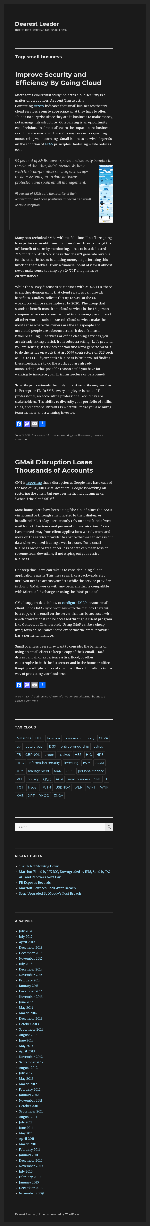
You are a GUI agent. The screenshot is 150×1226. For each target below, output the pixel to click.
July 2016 (25, 964)
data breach (35, 746)
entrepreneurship (75, 746)
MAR (57, 771)
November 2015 (30, 975)
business (39, 435)
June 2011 (26, 1128)
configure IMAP (74, 603)
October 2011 (28, 1106)
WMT (91, 787)
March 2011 (27, 1144)
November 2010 (31, 1166)
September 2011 (31, 1111)
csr (19, 746)
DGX (52, 746)
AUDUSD (24, 738)
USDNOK (62, 787)
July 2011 (25, 1122)
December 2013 (30, 1018)
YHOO (44, 796)
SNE (97, 779)
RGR (59, 779)
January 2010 (29, 1182)
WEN (78, 787)
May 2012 (26, 1079)
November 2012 (31, 1057)
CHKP (103, 738)
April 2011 (26, 1139)
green (49, 755)
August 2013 (28, 1035)
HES (78, 755)
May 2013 (26, 1046)
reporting (34, 482)
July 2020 (26, 931)
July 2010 (26, 1171)
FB (19, 755)
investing (71, 763)
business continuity (46, 696)
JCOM (99, 763)
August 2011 (28, 1117)
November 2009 (31, 1193)
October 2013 (29, 1024)
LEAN (49, 144)
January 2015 (28, 986)
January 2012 (29, 1095)
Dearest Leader (37, 23)
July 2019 (25, 937)
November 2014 (31, 997)
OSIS (69, 771)
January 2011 (28, 1155)
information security (58, 435)
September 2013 (31, 1029)
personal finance (91, 771)
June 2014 (26, 1002)
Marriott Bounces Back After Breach (47, 888)
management (38, 771)
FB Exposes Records (35, 882)
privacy (33, 779)
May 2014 (26, 1008)
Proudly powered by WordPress (59, 1214)
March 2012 (28, 1084)
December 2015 (30, 969)
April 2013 (27, 1051)
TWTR (46, 787)
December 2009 (31, 1188)
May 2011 (26, 1133)
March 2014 (28, 1013)
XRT (31, 796)
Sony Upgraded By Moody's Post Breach (50, 893)
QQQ (47, 779)
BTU (38, 738)
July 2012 (25, 1073)
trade (32, 787)
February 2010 (30, 1177)
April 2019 (27, 942)
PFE (20, 779)
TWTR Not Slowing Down (39, 866)
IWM (86, 763)
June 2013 (26, 1040)
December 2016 (30, 953)
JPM (20, 771)
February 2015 (29, 980)
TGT (20, 787)
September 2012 (31, 1062)
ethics (98, 746)
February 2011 (29, 1149)
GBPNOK (32, 755)
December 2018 (31, 947)
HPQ (20, 763)
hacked (64, 755)
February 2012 (29, 1089)
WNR (104, 787)
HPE (100, 755)
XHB (20, 796)
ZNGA (58, 796)
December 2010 (31, 1160)
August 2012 (28, 1068)
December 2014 (30, 991)
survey (39, 106)
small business (81, 435)
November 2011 (30, 1100)
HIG (89, 755)
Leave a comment (26, 700)
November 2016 (31, 958)
